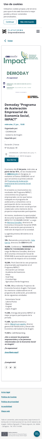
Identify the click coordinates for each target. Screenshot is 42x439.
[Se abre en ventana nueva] (4, 31)
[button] (14, 367)
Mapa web (5, 411)
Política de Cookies (9, 397)
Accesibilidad (6, 406)
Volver (10, 41)
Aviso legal (5, 392)
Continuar (10, 22)
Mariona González (14, 222)
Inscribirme (11, 160)
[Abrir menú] (38, 31)
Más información (27, 22)
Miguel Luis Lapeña (18, 324)
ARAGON (12, 174)
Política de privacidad (10, 402)
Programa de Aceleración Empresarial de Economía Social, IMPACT (18, 183)
